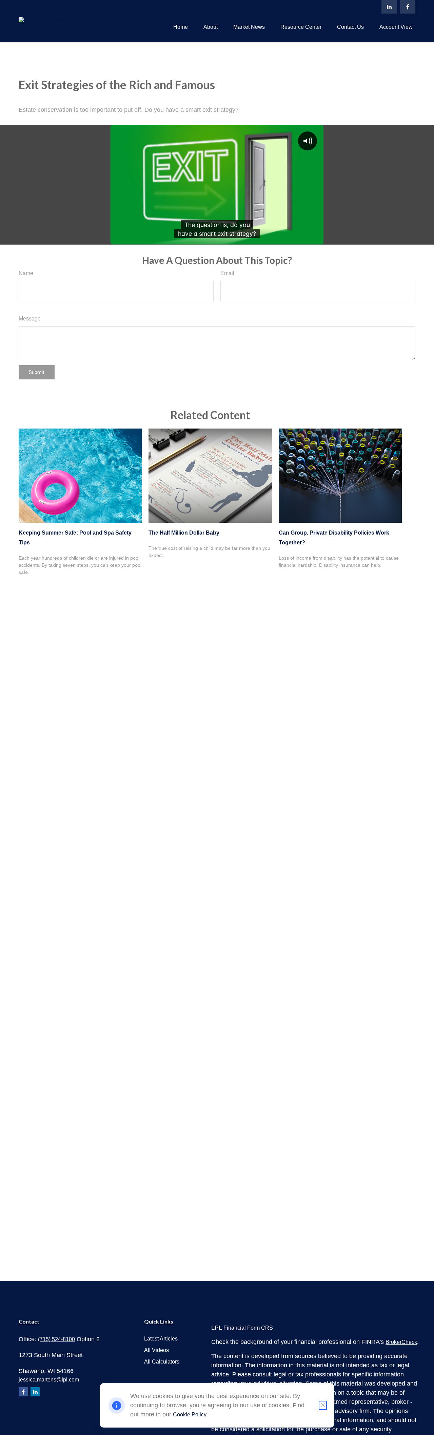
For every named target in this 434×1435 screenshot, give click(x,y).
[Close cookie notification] (323, 1405)
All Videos (156, 1350)
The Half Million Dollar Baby (184, 533)
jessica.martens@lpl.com (49, 1379)
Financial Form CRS (248, 1328)
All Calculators (161, 1362)
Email (227, 273)
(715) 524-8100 (56, 1339)
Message (30, 318)
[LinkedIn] (389, 7)
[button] (181, 27)
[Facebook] (407, 7)
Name (26, 273)
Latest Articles (161, 1339)
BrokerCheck (401, 1342)
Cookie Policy (189, 1414)
